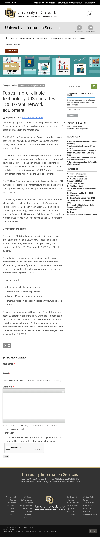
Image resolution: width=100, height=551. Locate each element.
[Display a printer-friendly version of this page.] (5, 345)
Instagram (91, 531)
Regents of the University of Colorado (17, 531)
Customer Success (77, 183)
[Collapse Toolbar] (63, 391)
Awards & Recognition (78, 174)
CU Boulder (12, 503)
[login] (55, 531)
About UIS (14, 38)
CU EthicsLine (88, 509)
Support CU (39, 3)
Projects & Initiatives (56, 38)
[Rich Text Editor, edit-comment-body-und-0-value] (34, 406)
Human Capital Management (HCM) (31, 86)
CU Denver (12, 511)
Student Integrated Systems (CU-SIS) (83, 215)
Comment (8, 386)
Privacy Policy (36, 531)
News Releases (73, 506)
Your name (9, 364)
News (72, 212)
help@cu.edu (59, 482)
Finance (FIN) (74, 195)
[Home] (31, 18)
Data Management (76, 186)
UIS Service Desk (70, 38)
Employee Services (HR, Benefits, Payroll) (26, 508)
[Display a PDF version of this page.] (9, 345)
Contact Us (71, 514)
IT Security (73, 210)
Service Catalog (25, 38)
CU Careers (50, 3)
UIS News (82, 38)
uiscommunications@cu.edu (77, 128)
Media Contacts (73, 503)
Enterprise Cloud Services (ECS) (81, 193)
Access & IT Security (40, 38)
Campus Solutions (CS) (78, 176)
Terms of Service (48, 531)
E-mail (6, 373)
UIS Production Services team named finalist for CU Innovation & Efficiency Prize (81, 153)
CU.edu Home (79, 31)
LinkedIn (95, 531)
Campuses (89, 3)
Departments (90, 31)
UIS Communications (32, 117)
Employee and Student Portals (70, 3)
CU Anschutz (11, 514)
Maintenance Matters (13, 45)
